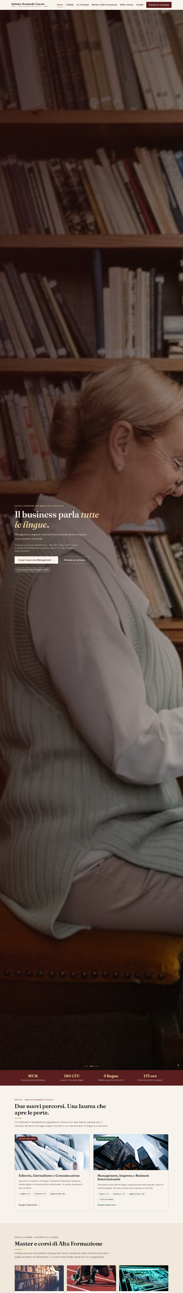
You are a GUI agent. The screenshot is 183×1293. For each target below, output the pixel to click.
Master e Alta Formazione (104, 5)
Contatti (139, 5)
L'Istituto (70, 5)
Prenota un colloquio (159, 5)
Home (60, 5)
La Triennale (83, 5)
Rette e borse (126, 5)
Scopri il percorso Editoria (33, 560)
